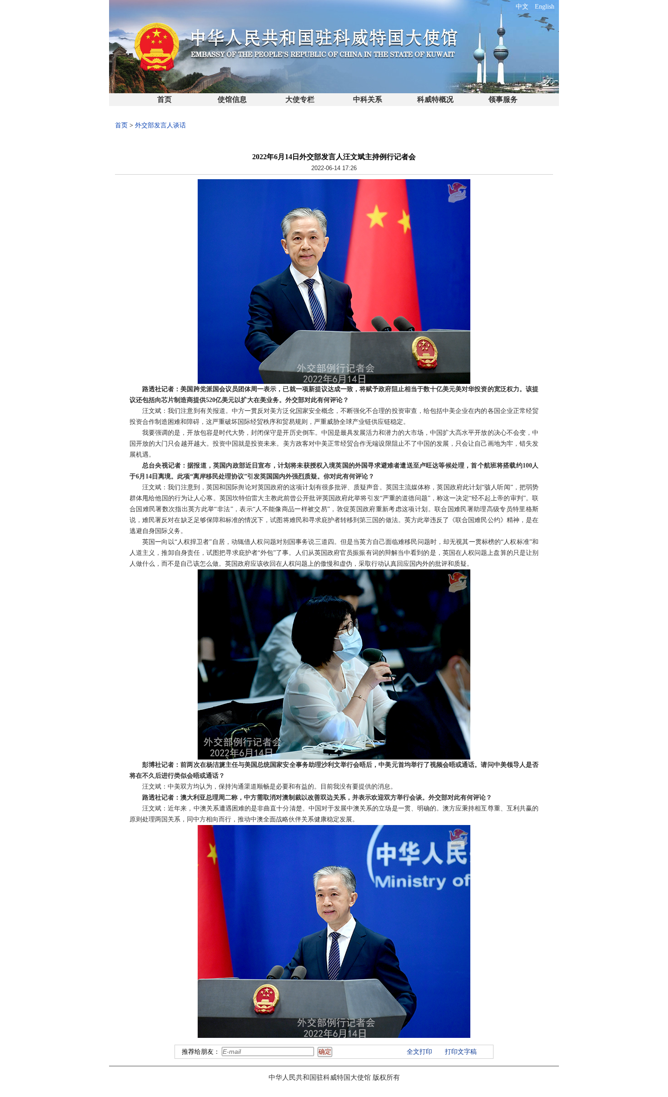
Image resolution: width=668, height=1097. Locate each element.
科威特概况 (435, 99)
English (544, 6)
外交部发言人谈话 (160, 125)
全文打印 (419, 1051)
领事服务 (503, 99)
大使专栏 (299, 99)
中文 (522, 6)
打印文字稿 (461, 1051)
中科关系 (367, 99)
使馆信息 (232, 99)
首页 (164, 99)
